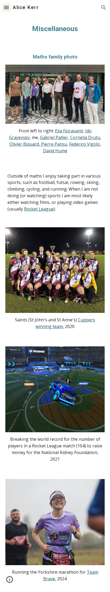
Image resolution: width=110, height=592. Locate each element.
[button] (6, 7)
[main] (55, 28)
